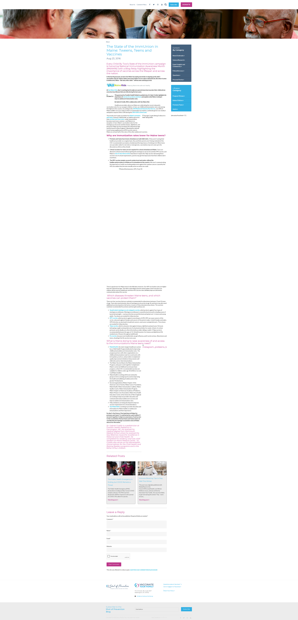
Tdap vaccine (114, 326)
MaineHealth (114, 347)
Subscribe (173, 5)
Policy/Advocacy (178, 71)
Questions (176, 75)
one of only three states (122, 153)
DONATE (186, 5)
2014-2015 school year (139, 112)
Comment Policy (142, 4)
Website (109, 546)
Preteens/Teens (178, 105)
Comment (110, 519)
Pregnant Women (178, 96)
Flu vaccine (113, 336)
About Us (132, 4)
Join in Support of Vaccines (171, 586)
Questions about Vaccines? (172, 584)
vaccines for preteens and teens (132, 97)
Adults (175, 109)
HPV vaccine (114, 318)
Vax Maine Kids (112, 90)
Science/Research (178, 60)
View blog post (112, 500)
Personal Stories (178, 80)
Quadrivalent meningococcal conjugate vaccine (125, 310)
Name (109, 530)
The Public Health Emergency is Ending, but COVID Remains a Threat (120, 482)
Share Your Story (168, 590)
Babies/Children (178, 100)
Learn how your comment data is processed (143, 570)
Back (108, 42)
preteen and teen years (117, 119)
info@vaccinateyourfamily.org (145, 596)
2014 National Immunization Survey (144, 109)
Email (109, 538)
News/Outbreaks (178, 55)
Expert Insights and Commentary (179, 65)
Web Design (155, 617)
